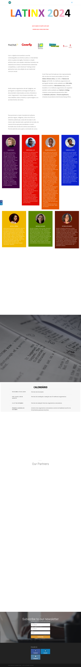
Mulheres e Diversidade (53, 116)
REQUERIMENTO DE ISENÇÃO (58, 378)
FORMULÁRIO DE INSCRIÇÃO (57, 358)
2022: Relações (49, 108)
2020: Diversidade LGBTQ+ (52, 113)
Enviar (71, 445)
